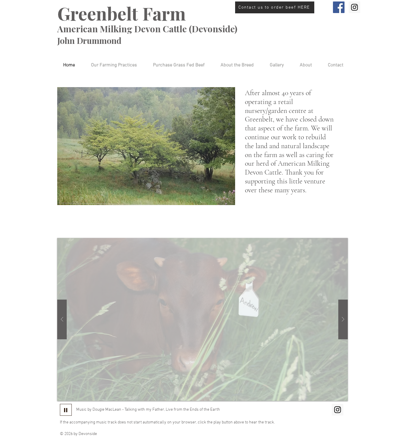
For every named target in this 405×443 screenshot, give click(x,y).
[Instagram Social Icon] (354, 7)
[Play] (65, 409)
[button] (233, 65)
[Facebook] (339, 7)
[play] (331, 243)
